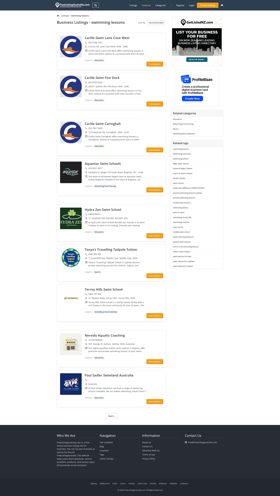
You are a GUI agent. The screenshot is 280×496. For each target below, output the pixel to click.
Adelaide (173, 483)
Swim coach (178, 227)
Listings (133, 5)
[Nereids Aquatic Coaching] (71, 344)
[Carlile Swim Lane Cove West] (71, 46)
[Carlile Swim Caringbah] (71, 132)
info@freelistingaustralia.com (202, 442)
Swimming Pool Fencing (105, 186)
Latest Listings (106, 458)
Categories (160, 5)
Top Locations (106, 442)
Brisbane (163, 483)
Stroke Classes (179, 178)
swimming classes (180, 207)
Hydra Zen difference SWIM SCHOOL (189, 188)
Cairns (123, 483)
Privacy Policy (148, 458)
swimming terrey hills (182, 217)
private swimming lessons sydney (187, 193)
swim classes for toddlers (184, 261)
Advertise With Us (151, 450)
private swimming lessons (184, 197)
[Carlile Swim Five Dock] (71, 86)
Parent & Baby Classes (182, 168)
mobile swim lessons (182, 202)
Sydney (94, 483)
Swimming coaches (181, 222)
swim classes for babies (183, 266)
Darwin (153, 483)
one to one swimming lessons (186, 246)
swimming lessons (181, 149)
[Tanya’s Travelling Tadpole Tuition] (71, 258)
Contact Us (147, 446)
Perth (114, 483)
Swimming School (180, 158)
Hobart (131, 483)
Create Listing (207, 5)
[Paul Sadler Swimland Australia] (71, 384)
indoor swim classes (181, 251)
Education (99, 60)
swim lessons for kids (182, 256)
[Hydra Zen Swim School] (71, 218)
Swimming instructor (182, 153)
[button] (221, 5)
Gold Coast (142, 483)
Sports (97, 272)
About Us (146, 442)
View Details (154, 64)
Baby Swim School (181, 163)
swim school (178, 183)
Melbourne (105, 483)
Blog (102, 446)
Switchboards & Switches (105, 312)
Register (180, 5)
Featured (146, 5)
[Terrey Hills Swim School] (71, 298)
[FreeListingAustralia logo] (72, 5)
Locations (104, 450)
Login (192, 5)
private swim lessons (182, 242)
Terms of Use (148, 454)
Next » (111, 416)
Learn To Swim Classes (182, 173)
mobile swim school (181, 232)
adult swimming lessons (183, 237)
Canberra (184, 483)
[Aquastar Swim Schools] (71, 172)
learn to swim (179, 212)
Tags (102, 454)
